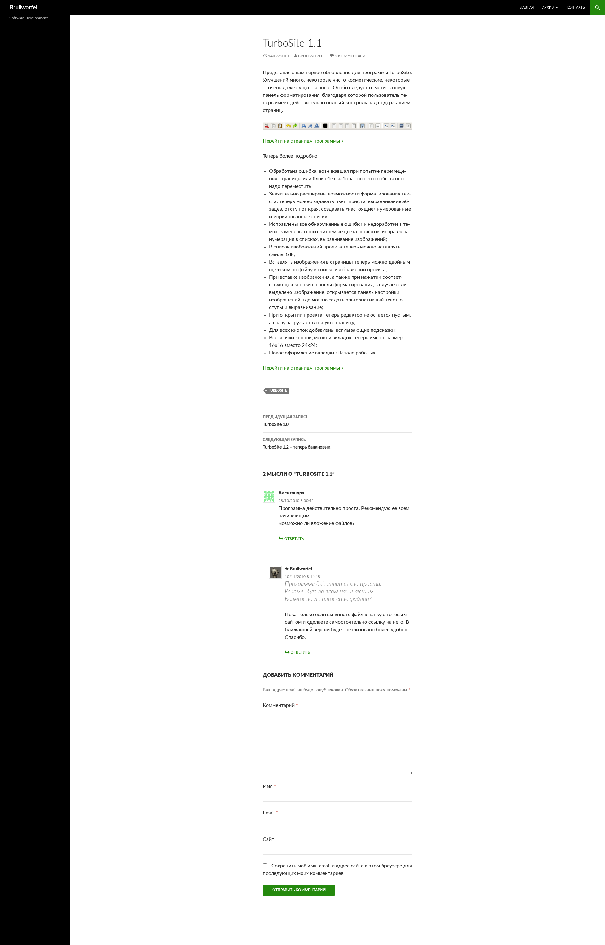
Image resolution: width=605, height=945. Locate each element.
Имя (269, 786)
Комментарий (280, 705)
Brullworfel (23, 7)
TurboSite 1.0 (285, 421)
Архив (548, 7)
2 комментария (351, 56)
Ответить (294, 538)
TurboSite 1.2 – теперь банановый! (297, 444)
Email (270, 812)
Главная (526, 7)
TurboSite (277, 390)
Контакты (576, 7)
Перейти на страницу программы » (303, 140)
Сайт (268, 839)
